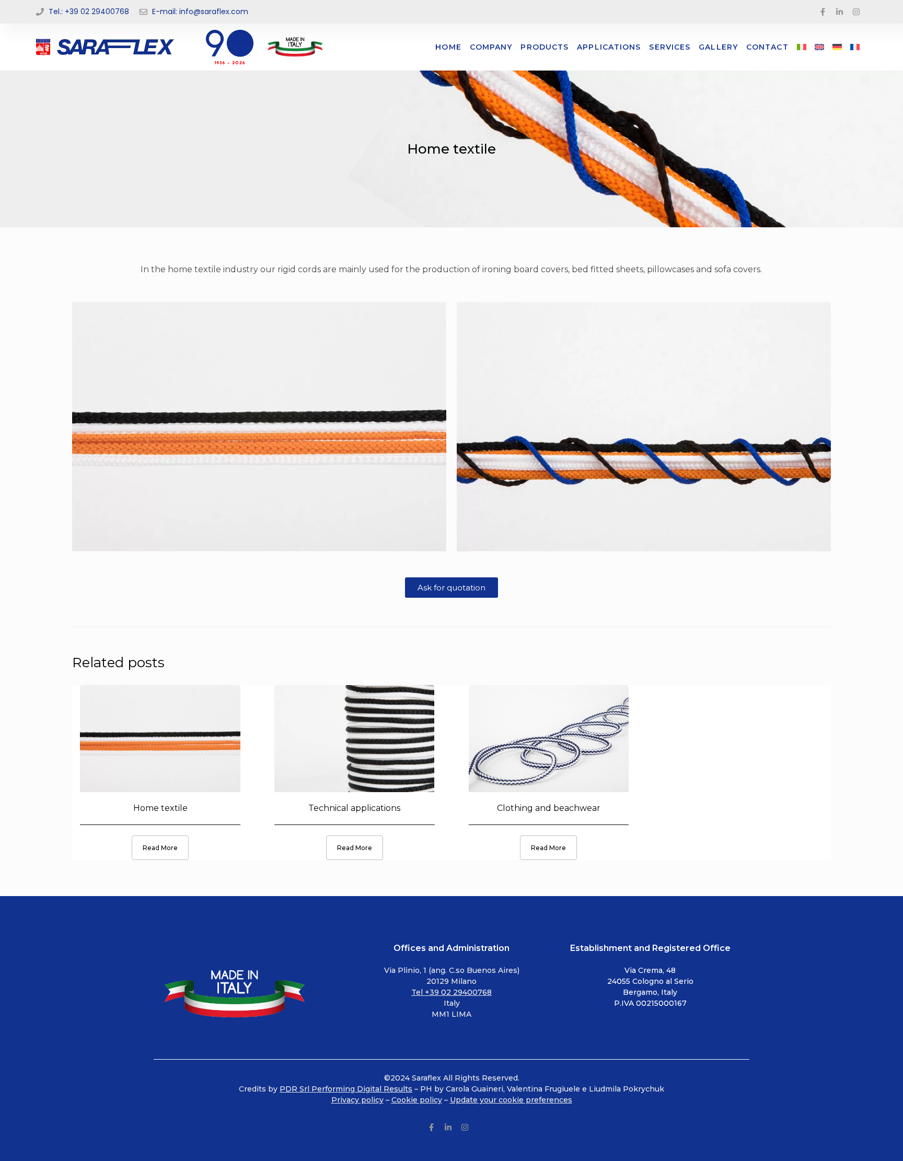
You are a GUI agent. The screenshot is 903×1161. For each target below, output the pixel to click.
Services (669, 47)
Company (491, 47)
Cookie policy (416, 1100)
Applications (609, 47)
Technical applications (354, 808)
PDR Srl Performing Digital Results (346, 1089)
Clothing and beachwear (548, 808)
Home (448, 47)
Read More (160, 848)
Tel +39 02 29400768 (451, 992)
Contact (767, 47)
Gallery (718, 47)
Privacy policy (357, 1100)
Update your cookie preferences (511, 1100)
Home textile (160, 808)
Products (544, 47)
